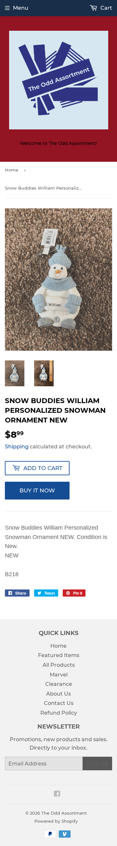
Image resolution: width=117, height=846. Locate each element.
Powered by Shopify (56, 821)
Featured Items (58, 655)
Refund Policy (58, 713)
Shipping (17, 447)
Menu (20, 8)
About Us (58, 694)
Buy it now (37, 490)
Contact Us (58, 703)
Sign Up (97, 764)
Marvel (59, 675)
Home (11, 169)
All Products (59, 665)
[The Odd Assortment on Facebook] (57, 794)
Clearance (58, 684)
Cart (105, 8)
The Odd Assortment (64, 813)
